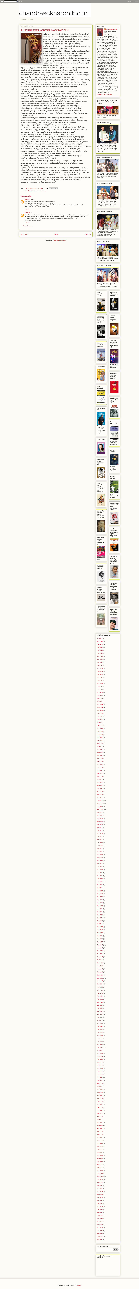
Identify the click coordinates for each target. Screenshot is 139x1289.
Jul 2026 (99, 638)
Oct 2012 (100, 1077)
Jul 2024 (99, 701)
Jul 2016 (99, 960)
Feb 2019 (100, 866)
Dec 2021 (100, 767)
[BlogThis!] (52, 188)
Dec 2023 (100, 716)
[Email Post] (46, 188)
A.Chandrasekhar (111, 29)
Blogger (79, 1285)
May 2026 (100, 644)
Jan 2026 (100, 656)
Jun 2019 (100, 854)
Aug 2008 (100, 1218)
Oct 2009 (100, 1179)
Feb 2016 (100, 972)
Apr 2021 (100, 788)
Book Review (31, 191)
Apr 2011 (100, 1128)
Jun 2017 (100, 927)
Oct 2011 (100, 1110)
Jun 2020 (100, 818)
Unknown (27, 199)
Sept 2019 (100, 845)
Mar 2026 (100, 650)
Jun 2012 (100, 1089)
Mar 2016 (100, 969)
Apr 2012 (100, 1095)
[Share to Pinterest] (57, 188)
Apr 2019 (100, 860)
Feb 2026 (100, 653)
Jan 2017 (100, 942)
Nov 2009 (100, 1176)
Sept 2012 (100, 1080)
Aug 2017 (100, 921)
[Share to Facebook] (56, 188)
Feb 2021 (100, 794)
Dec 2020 (100, 800)
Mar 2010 (100, 1164)
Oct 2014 (100, 1011)
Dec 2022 (100, 731)
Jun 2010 (100, 1155)
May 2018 (100, 893)
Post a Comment (27, 226)
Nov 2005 (100, 1239)
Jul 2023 (99, 722)
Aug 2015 (100, 987)
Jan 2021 (100, 797)
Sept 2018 (100, 881)
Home (56, 234)
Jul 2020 (99, 815)
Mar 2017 (100, 936)
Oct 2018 (100, 878)
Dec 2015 (100, 978)
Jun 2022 (100, 749)
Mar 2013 (100, 1062)
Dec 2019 (100, 836)
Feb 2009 (100, 1203)
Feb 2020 (100, 830)
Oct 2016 (100, 951)
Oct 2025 (100, 659)
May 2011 (100, 1125)
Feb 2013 (100, 1065)
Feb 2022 (100, 761)
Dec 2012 (100, 1071)
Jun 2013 (100, 1053)
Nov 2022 (100, 734)
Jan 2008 (100, 1227)
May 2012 (100, 1092)
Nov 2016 (100, 948)
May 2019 (100, 857)
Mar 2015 (100, 999)
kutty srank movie (41, 191)
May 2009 (100, 1194)
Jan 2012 (100, 1104)
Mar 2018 (100, 900)
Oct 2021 (100, 770)
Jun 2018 (100, 891)
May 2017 (100, 930)
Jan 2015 (100, 1002)
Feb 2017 (100, 939)
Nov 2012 (100, 1074)
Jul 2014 (99, 1020)
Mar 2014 (100, 1029)
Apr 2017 (100, 933)
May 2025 (100, 671)
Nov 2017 (100, 912)
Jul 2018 (99, 888)
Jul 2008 (99, 1221)
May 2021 (100, 785)
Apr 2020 (100, 824)
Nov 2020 (100, 803)
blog (26, 191)
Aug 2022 (100, 743)
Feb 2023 (100, 725)
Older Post (87, 234)
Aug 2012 (100, 1083)
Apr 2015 (100, 996)
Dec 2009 (100, 1173)
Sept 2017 (100, 918)
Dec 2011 (100, 1107)
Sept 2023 (100, 719)
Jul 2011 (99, 1119)
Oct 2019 (100, 842)
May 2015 (100, 993)
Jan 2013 (100, 1068)
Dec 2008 (100, 1209)
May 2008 (100, 1224)
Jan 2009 (100, 1206)
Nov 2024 (100, 689)
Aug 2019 (100, 848)
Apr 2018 (100, 897)
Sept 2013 (100, 1047)
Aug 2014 (100, 1017)
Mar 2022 (100, 758)
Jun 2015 (100, 990)
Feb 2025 (100, 680)
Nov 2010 (100, 1140)
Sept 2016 (100, 954)
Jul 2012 (99, 1086)
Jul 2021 (99, 779)
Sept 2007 (100, 1236)
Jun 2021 (100, 782)
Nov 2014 (100, 1008)
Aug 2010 (100, 1149)
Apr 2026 (100, 647)
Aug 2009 (100, 1185)
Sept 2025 (100, 662)
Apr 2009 (100, 1197)
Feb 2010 (100, 1167)
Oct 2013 (100, 1044)
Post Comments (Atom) (59, 240)
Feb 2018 (100, 903)
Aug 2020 (100, 812)
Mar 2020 (100, 827)
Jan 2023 (100, 728)
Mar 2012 (100, 1098)
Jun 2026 (100, 641)
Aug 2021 (100, 776)
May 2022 (100, 752)
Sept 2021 (100, 773)
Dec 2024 (100, 686)
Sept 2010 (100, 1146)
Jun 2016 (100, 963)
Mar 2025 (100, 677)
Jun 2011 (100, 1122)
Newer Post (24, 234)
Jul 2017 (99, 924)
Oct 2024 (100, 692)
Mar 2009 (100, 1200)
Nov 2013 (100, 1041)
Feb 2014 (100, 1032)
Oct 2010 (100, 1143)
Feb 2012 (100, 1101)
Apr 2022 (100, 755)
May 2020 (100, 821)
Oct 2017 (100, 915)
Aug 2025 (100, 665)
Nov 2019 (100, 839)
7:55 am (27, 209)
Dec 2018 (100, 872)
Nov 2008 (100, 1212)
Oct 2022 (100, 737)
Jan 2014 (100, 1035)
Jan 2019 (100, 869)
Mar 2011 (100, 1131)
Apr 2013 (100, 1059)
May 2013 (100, 1056)
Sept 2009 (100, 1182)
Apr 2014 (100, 1026)
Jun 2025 (100, 668)
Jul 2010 (99, 1152)
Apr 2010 (100, 1161)
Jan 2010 (100, 1170)
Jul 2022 (99, 746)
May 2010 (100, 1158)
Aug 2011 (100, 1116)
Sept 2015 (100, 984)
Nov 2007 (100, 1233)
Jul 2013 (99, 1050)
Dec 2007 (100, 1230)
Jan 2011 (100, 1137)
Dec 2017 (100, 909)
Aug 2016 (100, 957)
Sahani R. (27, 212)
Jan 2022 (100, 764)
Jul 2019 (99, 851)
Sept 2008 (100, 1215)
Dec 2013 (100, 1038)
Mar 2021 (100, 791)
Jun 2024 (100, 704)
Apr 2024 (100, 710)
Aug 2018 (100, 885)
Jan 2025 (100, 683)
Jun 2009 (100, 1191)
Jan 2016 (100, 975)
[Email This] (50, 188)
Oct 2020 (100, 806)
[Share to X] (54, 188)
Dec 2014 (100, 1005)
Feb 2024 (100, 713)
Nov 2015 (100, 981)
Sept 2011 (100, 1113)
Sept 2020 (100, 809)
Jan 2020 (100, 833)
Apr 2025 (100, 674)
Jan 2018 (100, 906)
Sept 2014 (100, 1014)
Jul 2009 (99, 1188)
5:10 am (27, 222)
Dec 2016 (100, 945)
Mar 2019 (100, 863)
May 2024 (100, 707)
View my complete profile (104, 94)
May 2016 (100, 966)
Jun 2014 (100, 1023)
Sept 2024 (100, 695)
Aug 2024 (100, 698)
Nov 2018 (100, 876)
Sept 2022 (100, 740)
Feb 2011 (100, 1134)
